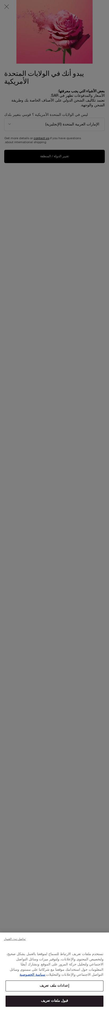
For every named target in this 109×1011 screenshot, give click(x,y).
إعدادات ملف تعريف (54, 985)
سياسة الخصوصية (32, 975)
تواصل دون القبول (15, 939)
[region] (54, 972)
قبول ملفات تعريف (54, 1001)
